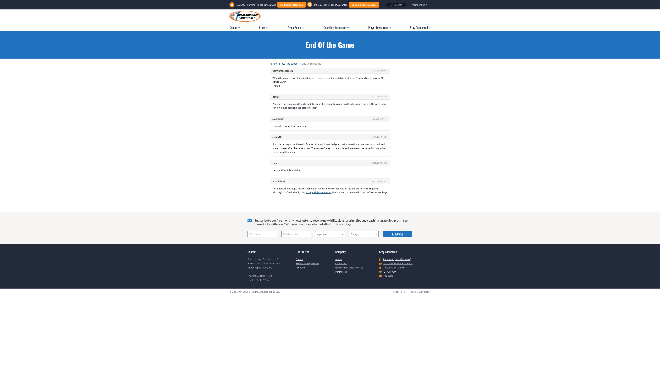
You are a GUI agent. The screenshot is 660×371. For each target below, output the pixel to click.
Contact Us (341, 263)
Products (300, 267)
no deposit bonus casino (318, 192)
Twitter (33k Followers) (395, 267)
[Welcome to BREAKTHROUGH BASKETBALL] (245, 16)
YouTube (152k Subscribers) (397, 263)
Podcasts (388, 275)
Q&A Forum (389, 271)
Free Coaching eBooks (307, 263)
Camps (299, 259)
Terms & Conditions (420, 291)
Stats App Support (289, 63)
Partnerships (342, 271)
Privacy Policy (399, 291)
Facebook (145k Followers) (397, 259)
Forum (273, 63)
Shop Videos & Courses (364, 4)
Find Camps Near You (291, 4)
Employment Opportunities (349, 267)
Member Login (419, 4)
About (338, 259)
